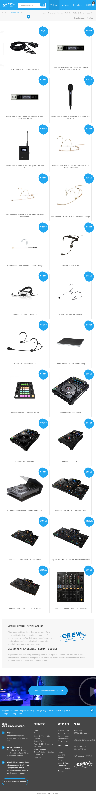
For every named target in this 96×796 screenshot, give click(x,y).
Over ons (51, 13)
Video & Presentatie (42, 736)
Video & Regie (78, 13)
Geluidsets (38, 747)
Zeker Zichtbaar (53, 793)
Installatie (77, 5)
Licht (36, 731)
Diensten (37, 757)
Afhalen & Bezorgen (66, 731)
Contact (90, 18)
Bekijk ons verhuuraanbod (46, 691)
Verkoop (65, 5)
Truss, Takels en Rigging (44, 752)
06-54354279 (15, 13)
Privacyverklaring (65, 739)
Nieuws (60, 13)
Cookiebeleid (63, 741)
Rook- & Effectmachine (43, 744)
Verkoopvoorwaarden (66, 736)
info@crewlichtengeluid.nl (84, 740)
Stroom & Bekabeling (43, 755)
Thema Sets (39, 741)
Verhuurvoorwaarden (66, 733)
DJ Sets (37, 739)
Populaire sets (79, 18)
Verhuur (54, 5)
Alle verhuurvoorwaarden (15, 782)
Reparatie (89, 13)
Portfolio (68, 13)
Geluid (36, 733)
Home (44, 13)
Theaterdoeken (40, 749)
